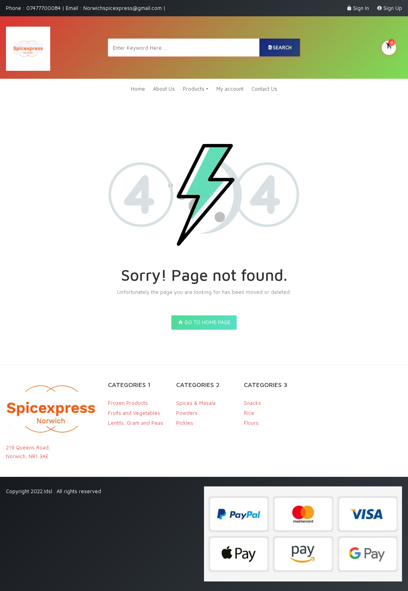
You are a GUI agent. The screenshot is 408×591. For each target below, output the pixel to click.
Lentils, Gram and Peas (135, 423)
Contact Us (264, 89)
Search (282, 47)
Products (193, 89)
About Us (164, 89)
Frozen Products (128, 403)
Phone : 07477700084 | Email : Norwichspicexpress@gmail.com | (85, 8)
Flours (251, 423)
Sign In (361, 8)
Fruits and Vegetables (134, 413)
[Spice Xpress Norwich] (28, 47)
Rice (249, 413)
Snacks (252, 403)
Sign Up (392, 8)
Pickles (184, 423)
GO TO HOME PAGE (206, 322)
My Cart (391, 42)
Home (138, 89)
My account (229, 89)
